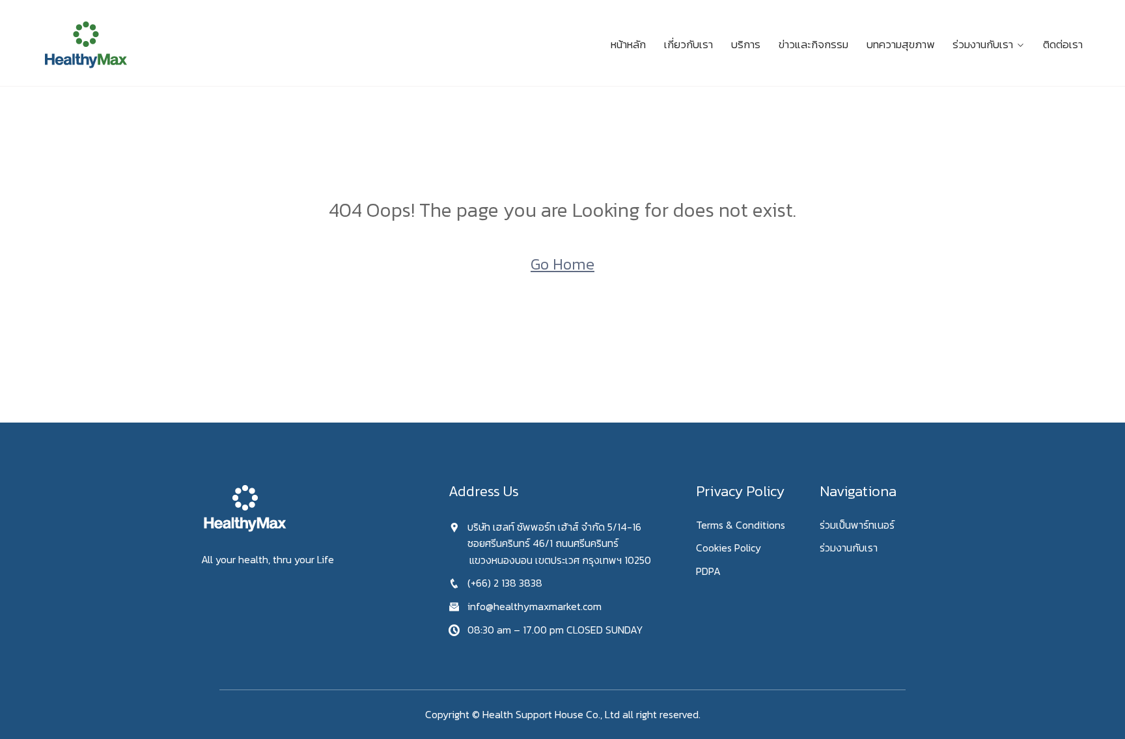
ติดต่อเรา (1063, 44)
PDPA (708, 571)
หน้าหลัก (628, 44)
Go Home (562, 264)
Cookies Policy (728, 547)
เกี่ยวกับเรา (688, 44)
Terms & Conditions (740, 525)
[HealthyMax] (165, 44)
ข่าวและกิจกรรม (813, 44)
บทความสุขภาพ (900, 44)
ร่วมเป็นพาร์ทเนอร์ (857, 525)
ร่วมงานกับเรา (982, 44)
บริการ (745, 44)
